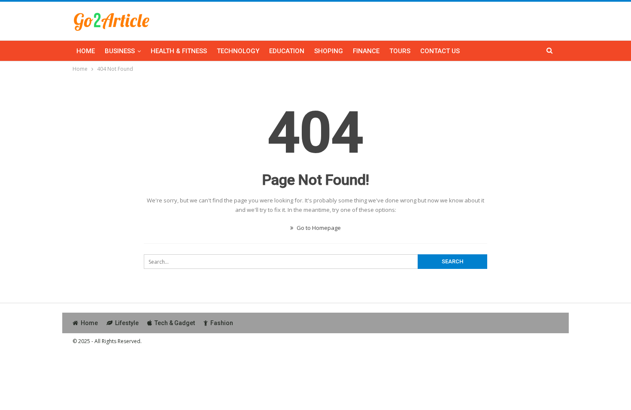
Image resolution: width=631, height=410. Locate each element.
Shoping (328, 51)
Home (85, 51)
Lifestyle (127, 323)
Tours (399, 51)
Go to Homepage (318, 228)
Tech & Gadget (175, 323)
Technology (238, 51)
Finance (366, 51)
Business (120, 51)
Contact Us (440, 51)
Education (286, 51)
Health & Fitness (179, 51)
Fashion (221, 323)
